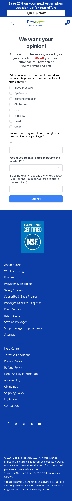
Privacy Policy (13, 361)
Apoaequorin (12, 265)
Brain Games (12, 309)
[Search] (12, 23)
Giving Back (11, 387)
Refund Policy (13, 367)
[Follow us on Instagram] (24, 424)
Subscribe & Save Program (21, 296)
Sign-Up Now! (36, 13)
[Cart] (66, 23)
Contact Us (11, 406)
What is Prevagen (15, 271)
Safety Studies (13, 290)
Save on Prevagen (16, 322)
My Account (12, 399)
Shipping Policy (14, 393)
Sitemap (9, 334)
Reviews (9, 277)
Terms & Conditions (17, 355)
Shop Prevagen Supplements (23, 328)
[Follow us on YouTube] (40, 424)
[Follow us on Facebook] (8, 424)
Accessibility (12, 380)
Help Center (12, 348)
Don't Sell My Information (21, 374)
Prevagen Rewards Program (22, 303)
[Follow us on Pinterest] (32, 424)
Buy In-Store (12, 315)
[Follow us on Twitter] (16, 424)
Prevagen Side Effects (18, 284)
